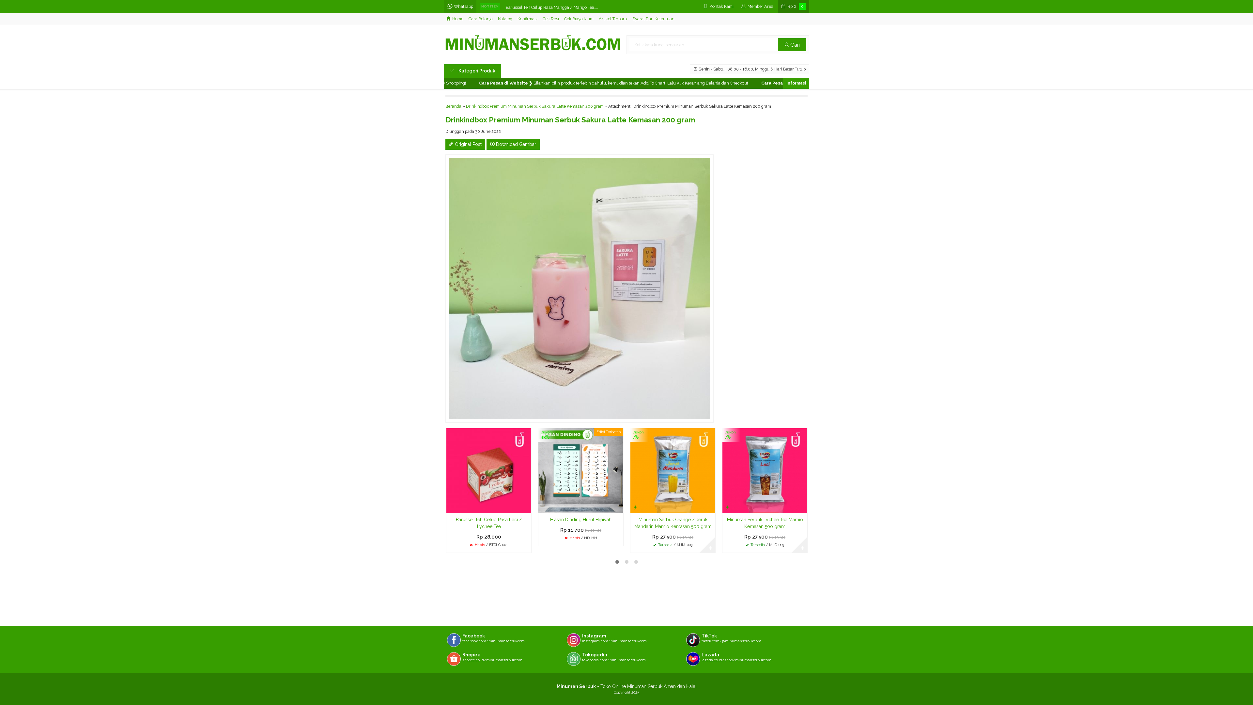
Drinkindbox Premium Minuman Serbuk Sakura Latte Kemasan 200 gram (535, 106)
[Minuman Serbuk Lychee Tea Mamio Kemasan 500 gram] (764, 470)
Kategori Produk (476, 70)
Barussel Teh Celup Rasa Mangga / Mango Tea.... (552, 6)
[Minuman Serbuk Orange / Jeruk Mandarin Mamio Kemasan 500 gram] (672, 470)
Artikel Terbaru (613, 18)
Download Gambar (515, 144)
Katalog (505, 18)
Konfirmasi (527, 18)
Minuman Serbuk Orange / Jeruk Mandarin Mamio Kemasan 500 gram (673, 523)
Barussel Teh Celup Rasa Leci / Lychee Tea (489, 523)
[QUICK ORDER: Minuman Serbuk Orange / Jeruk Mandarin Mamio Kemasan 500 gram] (635, 507)
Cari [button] (794, 44)
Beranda (453, 106)
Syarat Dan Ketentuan (653, 18)
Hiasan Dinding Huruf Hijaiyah (580, 519)
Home (457, 18)
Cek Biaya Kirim (579, 18)
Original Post (468, 144)
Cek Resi (551, 18)
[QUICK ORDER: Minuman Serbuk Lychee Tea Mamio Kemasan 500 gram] (727, 507)
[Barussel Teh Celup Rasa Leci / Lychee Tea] (488, 470)
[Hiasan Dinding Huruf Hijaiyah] (580, 470)
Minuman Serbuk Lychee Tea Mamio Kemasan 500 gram (765, 523)
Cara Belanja (481, 18)
